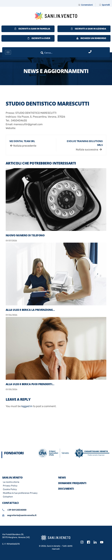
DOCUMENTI (66, 488)
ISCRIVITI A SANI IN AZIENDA (90, 28)
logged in (26, 406)
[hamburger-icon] (8, 52)
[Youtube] (101, 542)
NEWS (62, 477)
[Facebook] (88, 542)
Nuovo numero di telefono (25, 235)
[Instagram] (82, 542)
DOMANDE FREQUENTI (72, 483)
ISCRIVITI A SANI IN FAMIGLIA (34, 28)
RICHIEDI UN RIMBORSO (93, 38)
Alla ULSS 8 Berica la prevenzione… (30, 310)
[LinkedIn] (95, 542)
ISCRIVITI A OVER (41, 38)
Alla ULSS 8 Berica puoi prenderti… (30, 384)
